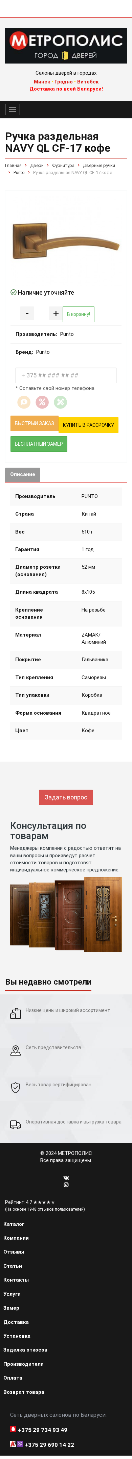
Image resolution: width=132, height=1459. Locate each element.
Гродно (63, 82)
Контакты (16, 1280)
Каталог (13, 1224)
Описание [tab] (22, 474)
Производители (23, 1364)
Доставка (16, 1322)
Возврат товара (23, 1392)
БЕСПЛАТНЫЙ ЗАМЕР (39, 444)
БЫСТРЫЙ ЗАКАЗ (34, 423)
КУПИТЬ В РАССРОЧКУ (88, 425)
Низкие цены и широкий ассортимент (68, 1010)
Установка (16, 1336)
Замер (11, 1308)
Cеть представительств (53, 1047)
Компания (16, 1238)
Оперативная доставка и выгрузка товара (74, 1121)
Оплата (12, 1378)
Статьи (12, 1266)
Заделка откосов (25, 1350)
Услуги (12, 1294)
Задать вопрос (66, 797)
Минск (42, 82)
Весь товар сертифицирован (58, 1084)
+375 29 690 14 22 (49, 1444)
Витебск (87, 82)
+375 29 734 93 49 (42, 1430)
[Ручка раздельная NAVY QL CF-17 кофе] (66, 241)
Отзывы (13, 1252)
